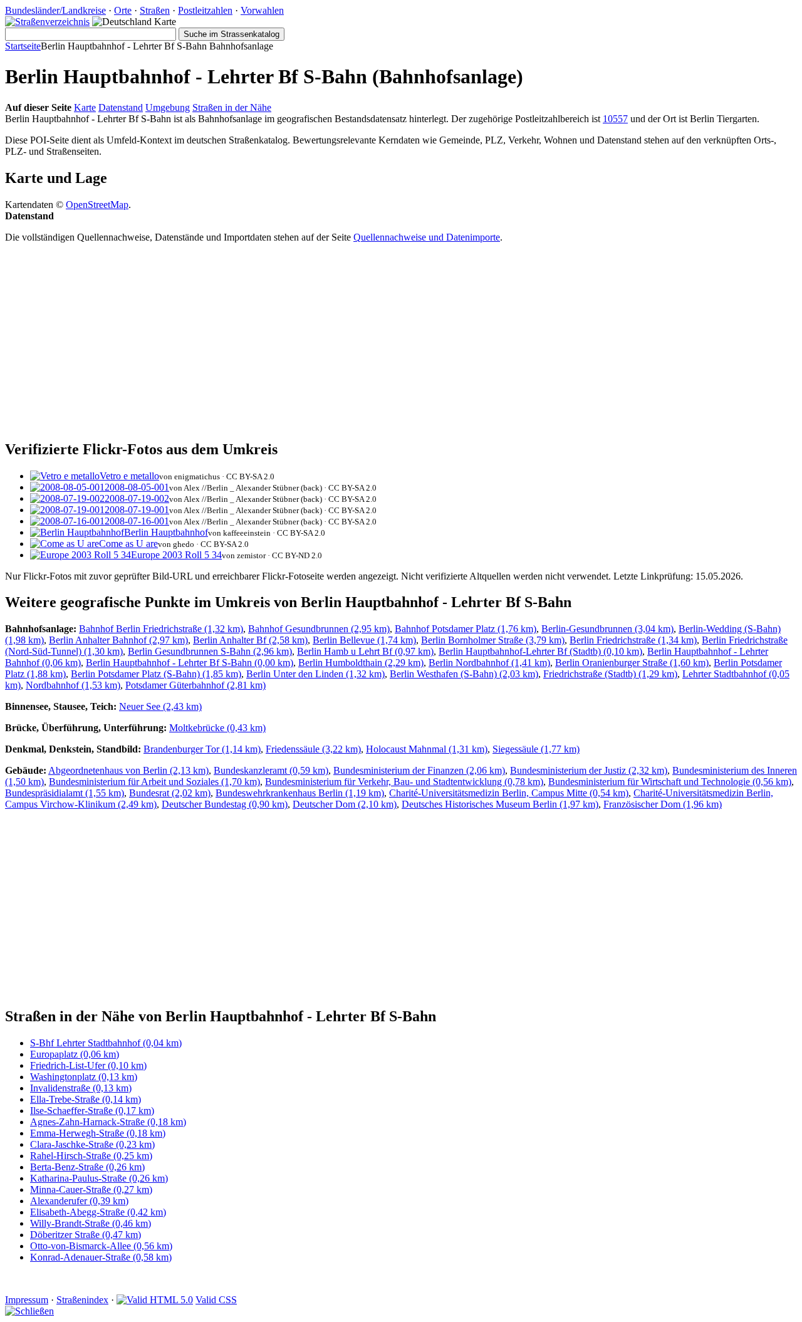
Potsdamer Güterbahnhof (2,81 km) (195, 685)
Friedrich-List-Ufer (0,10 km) (88, 1065)
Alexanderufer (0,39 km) (79, 1200)
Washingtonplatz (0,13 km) (83, 1076)
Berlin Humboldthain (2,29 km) (361, 662)
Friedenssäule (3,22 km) (313, 749)
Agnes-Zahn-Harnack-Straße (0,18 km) (108, 1121)
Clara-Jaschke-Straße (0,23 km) (92, 1144)
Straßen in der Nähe (231, 107)
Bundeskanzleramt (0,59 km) (271, 770)
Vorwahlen (262, 10)
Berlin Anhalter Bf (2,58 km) (250, 640)
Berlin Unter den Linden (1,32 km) (315, 674)
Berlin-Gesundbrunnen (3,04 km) (607, 628)
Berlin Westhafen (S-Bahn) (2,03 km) (464, 674)
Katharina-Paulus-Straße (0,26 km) (99, 1178)
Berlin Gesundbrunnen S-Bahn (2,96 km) (210, 651)
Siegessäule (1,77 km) (536, 749)
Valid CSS (216, 1299)
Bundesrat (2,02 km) (170, 793)
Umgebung (167, 107)
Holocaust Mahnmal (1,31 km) (426, 749)
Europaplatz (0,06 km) (74, 1054)
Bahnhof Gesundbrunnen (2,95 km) (319, 628)
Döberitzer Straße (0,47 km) (85, 1234)
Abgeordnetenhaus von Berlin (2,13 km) (128, 770)
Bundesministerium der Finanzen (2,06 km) (419, 770)
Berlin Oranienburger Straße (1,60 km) (632, 662)
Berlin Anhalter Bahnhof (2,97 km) (118, 640)
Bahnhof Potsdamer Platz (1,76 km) (465, 628)
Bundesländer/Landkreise (55, 10)
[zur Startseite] (47, 21)
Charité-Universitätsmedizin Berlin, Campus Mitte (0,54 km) (508, 793)
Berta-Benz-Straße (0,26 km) (87, 1167)
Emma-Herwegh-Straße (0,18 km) (97, 1133)
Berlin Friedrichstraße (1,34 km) (633, 640)
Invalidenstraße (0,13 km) (81, 1088)
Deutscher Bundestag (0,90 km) (225, 804)
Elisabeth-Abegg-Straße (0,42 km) (98, 1212)
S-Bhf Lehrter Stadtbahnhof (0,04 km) (106, 1043)
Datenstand (120, 107)
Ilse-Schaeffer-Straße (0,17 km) (92, 1110)
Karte (85, 107)
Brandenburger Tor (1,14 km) (202, 749)
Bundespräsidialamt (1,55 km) (64, 793)
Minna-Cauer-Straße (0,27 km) (91, 1189)
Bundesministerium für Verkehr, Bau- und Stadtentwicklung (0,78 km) (404, 781)
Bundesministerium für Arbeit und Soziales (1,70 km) (154, 781)
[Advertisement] (381, 341)
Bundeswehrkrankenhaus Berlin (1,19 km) (300, 793)
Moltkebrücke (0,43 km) (217, 727)
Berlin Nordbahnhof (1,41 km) (489, 662)
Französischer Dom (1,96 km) (662, 804)
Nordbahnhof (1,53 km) (73, 685)
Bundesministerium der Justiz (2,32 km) (588, 770)
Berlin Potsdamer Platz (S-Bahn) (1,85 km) (156, 674)
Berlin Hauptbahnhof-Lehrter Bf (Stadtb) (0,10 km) (540, 651)
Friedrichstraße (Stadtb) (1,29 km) (610, 674)
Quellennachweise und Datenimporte (426, 237)
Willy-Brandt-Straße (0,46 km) (90, 1223)
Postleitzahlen (205, 10)
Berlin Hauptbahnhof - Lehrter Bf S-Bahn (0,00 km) (189, 662)
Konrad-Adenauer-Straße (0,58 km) (101, 1257)
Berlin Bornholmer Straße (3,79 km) (493, 640)
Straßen (155, 10)
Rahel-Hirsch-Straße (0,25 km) (91, 1155)
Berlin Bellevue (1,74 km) (364, 640)
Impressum (26, 1299)
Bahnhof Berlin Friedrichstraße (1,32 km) (161, 628)
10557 (615, 118)
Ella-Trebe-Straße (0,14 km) (85, 1099)
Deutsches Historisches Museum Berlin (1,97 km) (500, 804)
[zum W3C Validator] (155, 1299)
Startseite (23, 46)
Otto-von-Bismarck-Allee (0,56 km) (101, 1246)
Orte (123, 10)
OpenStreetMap (97, 204)
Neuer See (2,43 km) (160, 706)
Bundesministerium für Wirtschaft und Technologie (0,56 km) (669, 781)
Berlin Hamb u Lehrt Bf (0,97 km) (365, 651)
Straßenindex (82, 1299)
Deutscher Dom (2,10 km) (345, 804)
